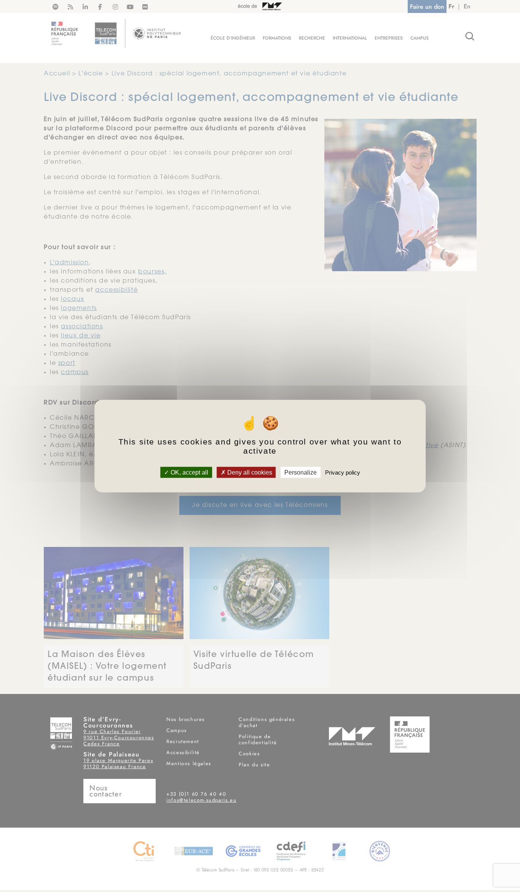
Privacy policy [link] (342, 472)
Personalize (300, 472)
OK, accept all (188, 472)
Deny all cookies (249, 472)
